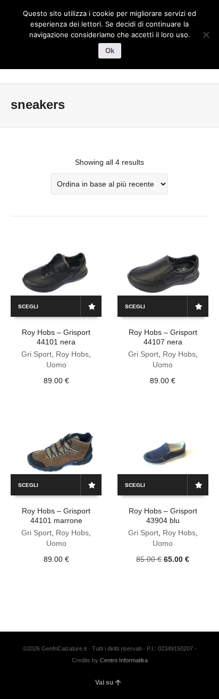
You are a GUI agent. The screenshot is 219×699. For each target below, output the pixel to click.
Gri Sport (36, 354)
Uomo (56, 364)
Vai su (104, 682)
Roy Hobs (72, 354)
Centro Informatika (124, 660)
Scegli (28, 306)
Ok (109, 51)
